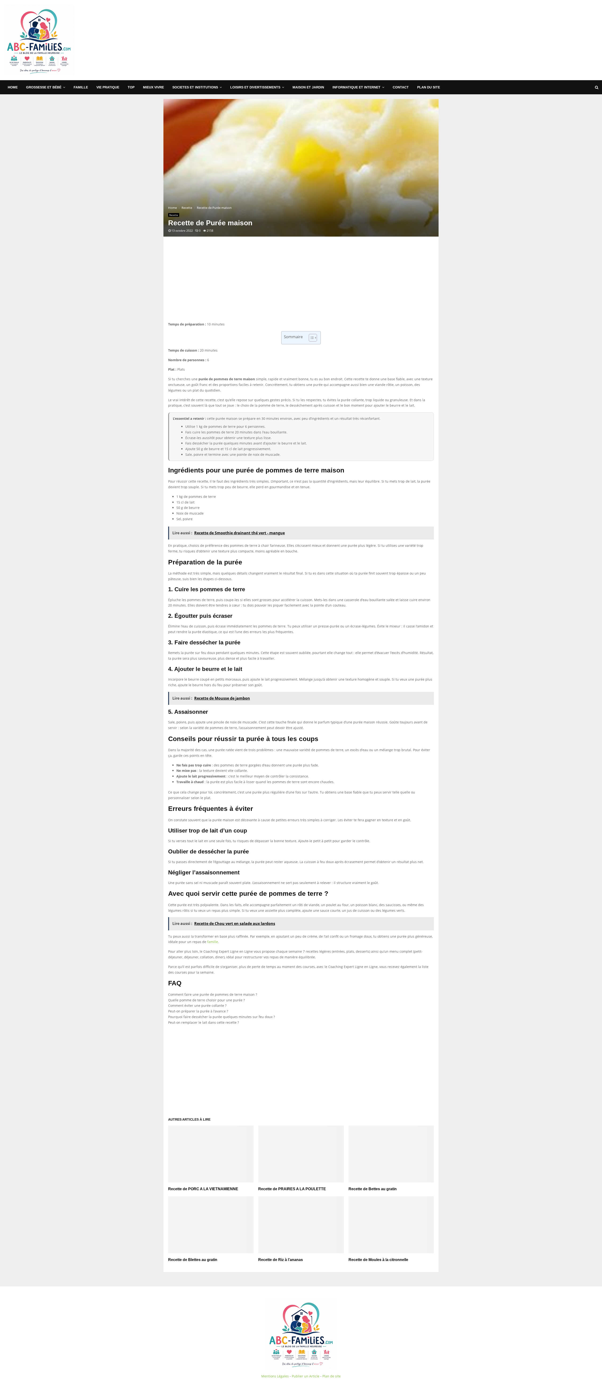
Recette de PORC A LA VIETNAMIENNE (203, 1189)
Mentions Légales (275, 1376)
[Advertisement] (512, 40)
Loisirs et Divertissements (255, 87)
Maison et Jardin (308, 87)
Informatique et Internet (356, 87)
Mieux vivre (153, 87)
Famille (81, 87)
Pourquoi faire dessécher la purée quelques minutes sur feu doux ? (221, 1017)
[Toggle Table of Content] (310, 338)
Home (13, 87)
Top (131, 87)
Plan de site (331, 1376)
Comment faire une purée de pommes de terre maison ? (212, 994)
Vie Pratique (107, 87)
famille (212, 942)
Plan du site (428, 87)
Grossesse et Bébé (43, 87)
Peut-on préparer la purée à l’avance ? (198, 1011)
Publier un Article (305, 1376)
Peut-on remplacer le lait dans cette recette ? (203, 1022)
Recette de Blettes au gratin (192, 1260)
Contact (401, 87)
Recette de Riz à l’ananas (280, 1260)
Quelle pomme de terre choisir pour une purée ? (206, 1000)
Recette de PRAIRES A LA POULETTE (292, 1189)
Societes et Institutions (195, 87)
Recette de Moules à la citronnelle (378, 1260)
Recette (173, 215)
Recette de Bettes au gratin (373, 1189)
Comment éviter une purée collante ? (197, 1005)
